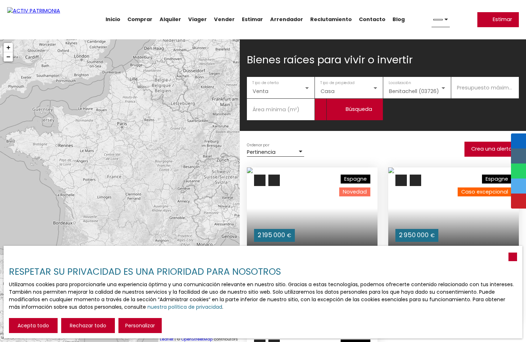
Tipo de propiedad (338, 82)
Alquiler (170, 19)
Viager (197, 19)
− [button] (8, 56)
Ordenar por (258, 144)
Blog (399, 19)
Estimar (252, 19)
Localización (400, 82)
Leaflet (167, 339)
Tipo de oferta (265, 82)
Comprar (139, 19)
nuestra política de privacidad (184, 307)
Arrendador (286, 19)
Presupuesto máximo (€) (485, 87)
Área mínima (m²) (276, 109)
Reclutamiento (331, 19)
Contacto (372, 19)
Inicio (113, 19)
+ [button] (8, 47)
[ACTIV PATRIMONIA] (43, 19)
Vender (224, 19)
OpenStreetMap (197, 339)
